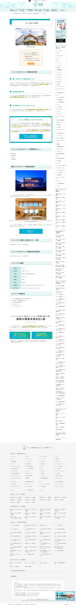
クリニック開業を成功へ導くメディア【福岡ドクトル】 (39, 0)
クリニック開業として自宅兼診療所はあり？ (60, 311)
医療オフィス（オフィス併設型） (60, 418)
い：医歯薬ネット (58, 67)
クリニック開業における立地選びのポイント (60, 303)
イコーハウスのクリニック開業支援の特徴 (30, 52)
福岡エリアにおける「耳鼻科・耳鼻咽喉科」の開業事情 (60, 266)
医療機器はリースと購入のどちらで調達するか (60, 318)
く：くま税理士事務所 (59, 99)
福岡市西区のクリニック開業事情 (60, 217)
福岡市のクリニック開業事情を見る (30, 231)
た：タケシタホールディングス (60, 130)
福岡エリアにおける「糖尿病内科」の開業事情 (60, 247)
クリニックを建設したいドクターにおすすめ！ (32, 60)
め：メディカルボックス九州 (60, 170)
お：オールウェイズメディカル (60, 89)
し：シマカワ (58, 111)
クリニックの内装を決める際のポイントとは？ (60, 314)
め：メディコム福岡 (59, 172)
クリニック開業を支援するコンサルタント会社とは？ (60, 363)
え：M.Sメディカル (59, 77)
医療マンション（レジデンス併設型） (60, 414)
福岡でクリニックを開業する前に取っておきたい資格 (60, 377)
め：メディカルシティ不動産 (60, 165)
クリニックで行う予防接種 (60, 285)
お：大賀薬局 (58, 84)
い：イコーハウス (58, 65)
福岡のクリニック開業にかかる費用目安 (60, 374)
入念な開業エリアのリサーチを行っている (32, 58)
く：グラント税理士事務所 (60, 102)
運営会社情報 (58, 439)
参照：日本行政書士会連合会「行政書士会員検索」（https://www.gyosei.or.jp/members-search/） (26, 595)
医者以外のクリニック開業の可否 (60, 359)
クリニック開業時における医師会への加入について (60, 329)
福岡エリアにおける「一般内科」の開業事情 (60, 240)
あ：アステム (58, 58)
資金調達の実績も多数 (28, 56)
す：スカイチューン (59, 113)
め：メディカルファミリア (60, 167)
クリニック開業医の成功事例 (60, 401)
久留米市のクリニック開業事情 (60, 226)
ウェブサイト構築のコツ (59, 296)
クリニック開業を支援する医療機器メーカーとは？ (60, 366)
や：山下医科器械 (58, 174)
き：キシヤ (57, 94)
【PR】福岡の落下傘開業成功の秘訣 (60, 434)
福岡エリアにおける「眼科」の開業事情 (60, 262)
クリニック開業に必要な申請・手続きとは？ (60, 344)
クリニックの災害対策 (59, 294)
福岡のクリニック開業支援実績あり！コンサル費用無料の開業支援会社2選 (31, 136)
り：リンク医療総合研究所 (60, 183)
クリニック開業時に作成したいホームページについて (60, 340)
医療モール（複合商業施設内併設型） (60, 424)
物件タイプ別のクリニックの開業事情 (60, 410)
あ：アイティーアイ (59, 50)
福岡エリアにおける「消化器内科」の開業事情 (60, 251)
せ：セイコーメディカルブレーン (60, 117)
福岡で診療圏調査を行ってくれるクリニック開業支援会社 (60, 392)
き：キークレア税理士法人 (60, 97)
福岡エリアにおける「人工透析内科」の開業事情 (60, 277)
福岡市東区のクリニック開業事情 (60, 198)
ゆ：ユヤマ (12, 490)
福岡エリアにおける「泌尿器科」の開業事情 (60, 258)
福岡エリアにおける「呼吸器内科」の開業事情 (60, 255)
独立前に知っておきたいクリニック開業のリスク (60, 398)
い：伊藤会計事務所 (59, 69)
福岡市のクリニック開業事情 (60, 219)
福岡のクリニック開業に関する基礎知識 (60, 282)
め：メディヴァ (58, 163)
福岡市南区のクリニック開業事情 (60, 213)
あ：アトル (57, 60)
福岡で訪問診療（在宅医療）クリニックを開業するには (60, 381)
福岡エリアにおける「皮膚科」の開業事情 (60, 236)
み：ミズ (57, 155)
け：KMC (57, 104)
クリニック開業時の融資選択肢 (60, 307)
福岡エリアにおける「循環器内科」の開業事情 (60, 243)
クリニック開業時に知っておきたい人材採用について (60, 352)
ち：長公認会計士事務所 (59, 133)
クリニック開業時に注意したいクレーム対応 (60, 300)
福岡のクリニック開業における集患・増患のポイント (60, 389)
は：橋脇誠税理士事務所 (59, 146)
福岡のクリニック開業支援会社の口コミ (19, 300)
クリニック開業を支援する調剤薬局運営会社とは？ (60, 370)
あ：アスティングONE (59, 55)
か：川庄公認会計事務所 (59, 92)
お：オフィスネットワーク (17, 305)
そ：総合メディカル (59, 122)
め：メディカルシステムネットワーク (60, 141)
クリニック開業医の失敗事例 (60, 395)
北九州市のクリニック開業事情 (60, 223)
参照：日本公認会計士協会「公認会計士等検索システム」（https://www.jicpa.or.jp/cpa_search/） (26, 594)
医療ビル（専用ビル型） (59, 420)
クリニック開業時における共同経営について (60, 337)
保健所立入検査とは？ (59, 291)
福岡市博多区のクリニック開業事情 (60, 209)
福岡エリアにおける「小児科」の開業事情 (60, 269)
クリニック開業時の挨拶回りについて (60, 326)
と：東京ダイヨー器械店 (59, 137)
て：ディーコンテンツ (59, 135)
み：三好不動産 (58, 160)
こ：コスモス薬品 (58, 106)
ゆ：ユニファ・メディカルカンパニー (60, 178)
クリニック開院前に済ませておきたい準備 (60, 405)
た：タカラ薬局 (58, 127)
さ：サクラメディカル (59, 109)
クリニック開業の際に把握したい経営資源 (60, 355)
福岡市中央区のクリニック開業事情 (60, 206)
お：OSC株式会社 (58, 81)
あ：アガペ (57, 53)
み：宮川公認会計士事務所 (60, 158)
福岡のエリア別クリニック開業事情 (60, 190)
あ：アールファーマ (59, 62)
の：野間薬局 (58, 144)
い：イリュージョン (59, 72)
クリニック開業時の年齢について (60, 333)
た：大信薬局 (58, 124)
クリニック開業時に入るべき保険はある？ (60, 322)
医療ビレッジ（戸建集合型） (60, 427)
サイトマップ (67, 604)
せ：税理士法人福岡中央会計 (17, 302)
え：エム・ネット (58, 79)
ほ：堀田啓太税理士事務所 (60, 153)
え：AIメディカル (58, 74)
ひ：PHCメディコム (59, 151)
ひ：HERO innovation (59, 148)
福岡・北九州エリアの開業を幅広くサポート (32, 54)
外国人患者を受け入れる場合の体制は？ (60, 289)
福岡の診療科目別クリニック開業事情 (60, 232)
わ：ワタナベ (15, 304)
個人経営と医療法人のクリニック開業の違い (60, 385)
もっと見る (31, 63)
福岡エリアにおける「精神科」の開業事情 (60, 273)
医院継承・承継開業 (59, 429)
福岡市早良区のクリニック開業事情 (60, 194)
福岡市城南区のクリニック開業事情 (60, 202)
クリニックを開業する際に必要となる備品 (60, 348)
